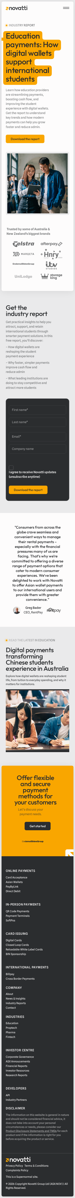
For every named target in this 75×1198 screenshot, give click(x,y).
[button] (66, 8)
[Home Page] (16, 8)
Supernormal (24, 1176)
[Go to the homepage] (18, 1159)
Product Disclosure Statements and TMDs (31, 1130)
